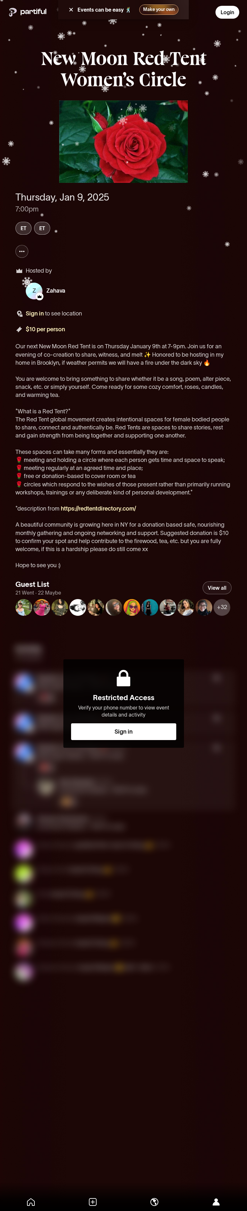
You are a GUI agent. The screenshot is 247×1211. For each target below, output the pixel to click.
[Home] (31, 1202)
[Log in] (216, 1202)
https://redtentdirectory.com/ (98, 508)
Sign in (35, 313)
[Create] (93, 1202)
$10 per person (45, 329)
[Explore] (154, 1202)
